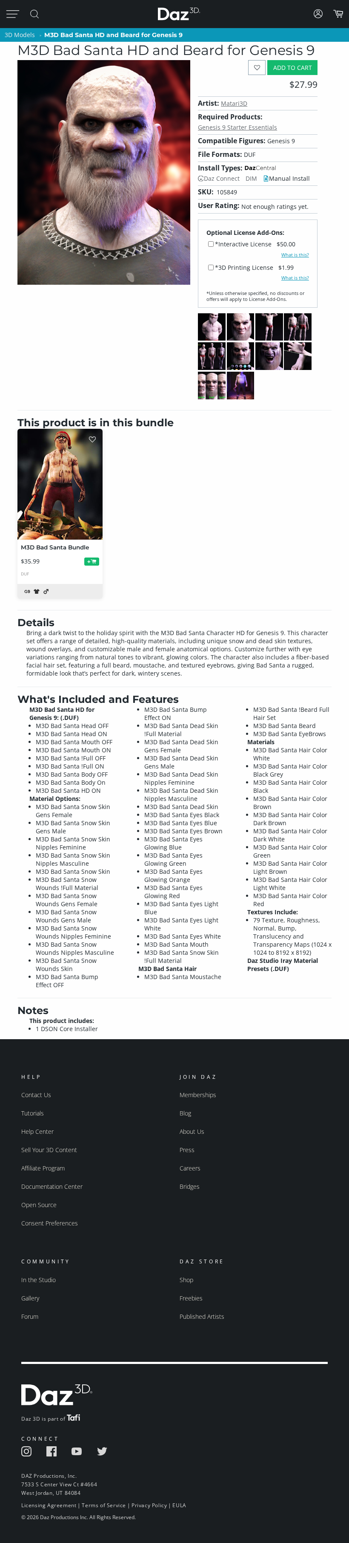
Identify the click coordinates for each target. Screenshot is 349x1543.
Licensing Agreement (48, 1505)
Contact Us (36, 1095)
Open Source (39, 1205)
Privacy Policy (149, 1505)
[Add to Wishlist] (257, 67)
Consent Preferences (49, 1223)
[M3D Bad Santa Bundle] (60, 484)
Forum (29, 1316)
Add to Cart (292, 68)
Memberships (198, 1095)
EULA (179, 1505)
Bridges (190, 1186)
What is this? (295, 255)
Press (187, 1150)
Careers (190, 1168)
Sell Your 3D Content (49, 1150)
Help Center (37, 1131)
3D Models (20, 35)
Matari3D (234, 103)
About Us (192, 1131)
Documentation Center (52, 1186)
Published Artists (202, 1316)
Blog (185, 1113)
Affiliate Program (43, 1168)
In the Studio (38, 1280)
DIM (251, 178)
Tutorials (32, 1113)
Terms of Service (104, 1505)
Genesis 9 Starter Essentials (237, 127)
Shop (186, 1280)
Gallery (30, 1298)
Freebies (191, 1298)
